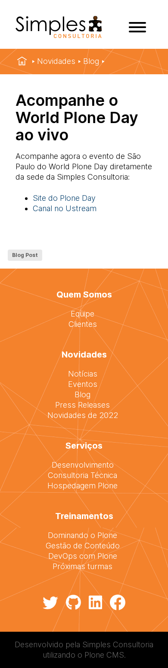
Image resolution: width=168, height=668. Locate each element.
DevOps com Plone (82, 555)
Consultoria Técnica (82, 475)
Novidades (56, 61)
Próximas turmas (82, 566)
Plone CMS (104, 654)
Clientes (82, 324)
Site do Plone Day (64, 198)
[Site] (59, 35)
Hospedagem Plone (82, 485)
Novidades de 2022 (82, 415)
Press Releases (82, 404)
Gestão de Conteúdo (83, 545)
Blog (91, 61)
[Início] (22, 61)
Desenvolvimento (83, 464)
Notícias (82, 373)
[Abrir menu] (137, 27)
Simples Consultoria (117, 644)
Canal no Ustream (64, 208)
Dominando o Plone (82, 535)
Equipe (82, 313)
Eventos (82, 384)
